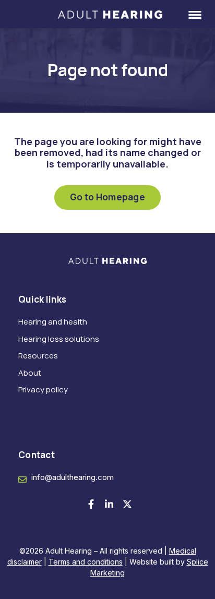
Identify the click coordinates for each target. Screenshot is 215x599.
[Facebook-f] (90, 504)
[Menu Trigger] (188, 14)
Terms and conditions (86, 561)
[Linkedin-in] (109, 504)
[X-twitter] (127, 504)
